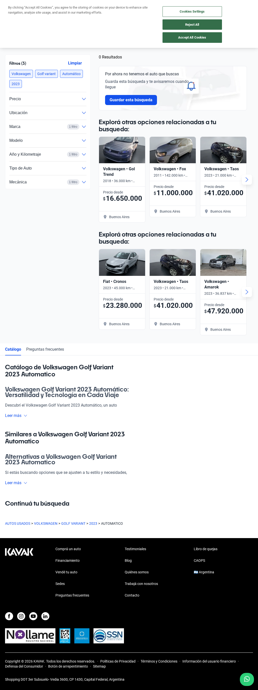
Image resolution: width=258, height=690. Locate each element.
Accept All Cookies (192, 37)
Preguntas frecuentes (45, 349)
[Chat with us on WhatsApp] (247, 679)
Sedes (60, 584)
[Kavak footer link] (19, 572)
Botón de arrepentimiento (68, 666)
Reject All (192, 24)
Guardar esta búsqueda (131, 99)
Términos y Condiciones (159, 661)
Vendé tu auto (66, 572)
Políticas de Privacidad (118, 661)
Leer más (13, 415)
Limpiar (75, 63)
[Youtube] (33, 616)
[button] (21, 74)
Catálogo (13, 349)
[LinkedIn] (45, 616)
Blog (128, 560)
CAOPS (199, 560)
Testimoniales (135, 549)
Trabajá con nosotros (141, 584)
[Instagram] (21, 616)
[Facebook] (9, 616)
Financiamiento (67, 560)
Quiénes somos (137, 572)
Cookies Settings (192, 11)
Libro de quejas (205, 549)
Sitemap (99, 666)
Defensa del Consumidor (24, 666)
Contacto (132, 595)
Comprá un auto (68, 549)
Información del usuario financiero (209, 661)
